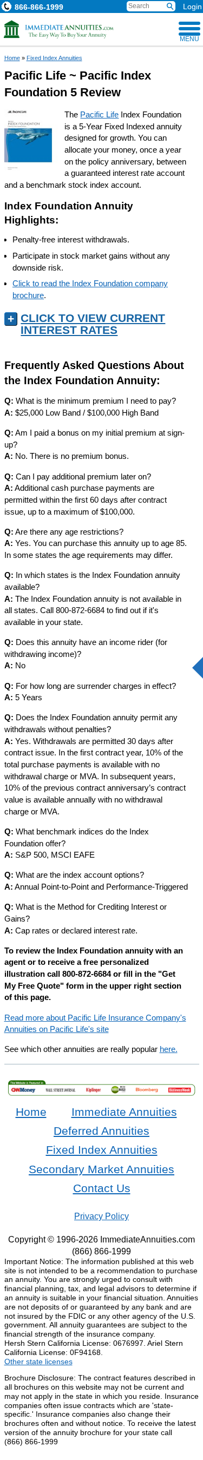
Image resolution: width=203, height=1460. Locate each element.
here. (169, 1049)
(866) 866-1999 (101, 1251)
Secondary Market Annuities (101, 1169)
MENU (189, 39)
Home (12, 58)
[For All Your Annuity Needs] (59, 29)
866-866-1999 (39, 7)
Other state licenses (38, 1361)
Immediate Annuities (124, 1112)
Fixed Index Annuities (54, 58)
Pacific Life (99, 114)
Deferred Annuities (101, 1130)
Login (192, 6)
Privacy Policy (101, 1216)
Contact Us (101, 1188)
